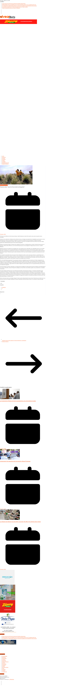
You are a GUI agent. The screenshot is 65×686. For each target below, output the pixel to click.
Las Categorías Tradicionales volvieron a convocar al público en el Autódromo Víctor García (19, 5)
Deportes (4, 157)
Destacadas (2, 185)
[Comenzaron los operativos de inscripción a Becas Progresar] (10, 459)
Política (3, 160)
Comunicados (4, 656)
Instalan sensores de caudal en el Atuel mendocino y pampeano (14, 340)
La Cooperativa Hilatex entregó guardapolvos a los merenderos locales (18, 401)
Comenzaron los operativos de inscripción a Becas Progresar (15, 461)
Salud (3, 668)
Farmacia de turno (5, 162)
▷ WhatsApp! (11, 679)
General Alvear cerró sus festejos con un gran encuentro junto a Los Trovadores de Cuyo (19, 4)
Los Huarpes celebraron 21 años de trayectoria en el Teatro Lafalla (15, 6)
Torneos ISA (4, 671)
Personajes (4, 664)
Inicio (3, 156)
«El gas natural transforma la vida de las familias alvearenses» (14, 3)
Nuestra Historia (5, 163)
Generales (4, 660)
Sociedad (3, 161)
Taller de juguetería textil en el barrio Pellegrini (11, 8)
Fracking (3, 659)
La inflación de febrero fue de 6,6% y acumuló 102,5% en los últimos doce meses (20, 521)
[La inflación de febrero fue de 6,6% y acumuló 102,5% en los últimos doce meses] (10, 519)
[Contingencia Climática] (8, 644)
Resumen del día (5, 667)
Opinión (3, 158)
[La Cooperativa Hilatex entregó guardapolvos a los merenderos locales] (10, 398)
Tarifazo (3, 670)
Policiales (4, 159)
